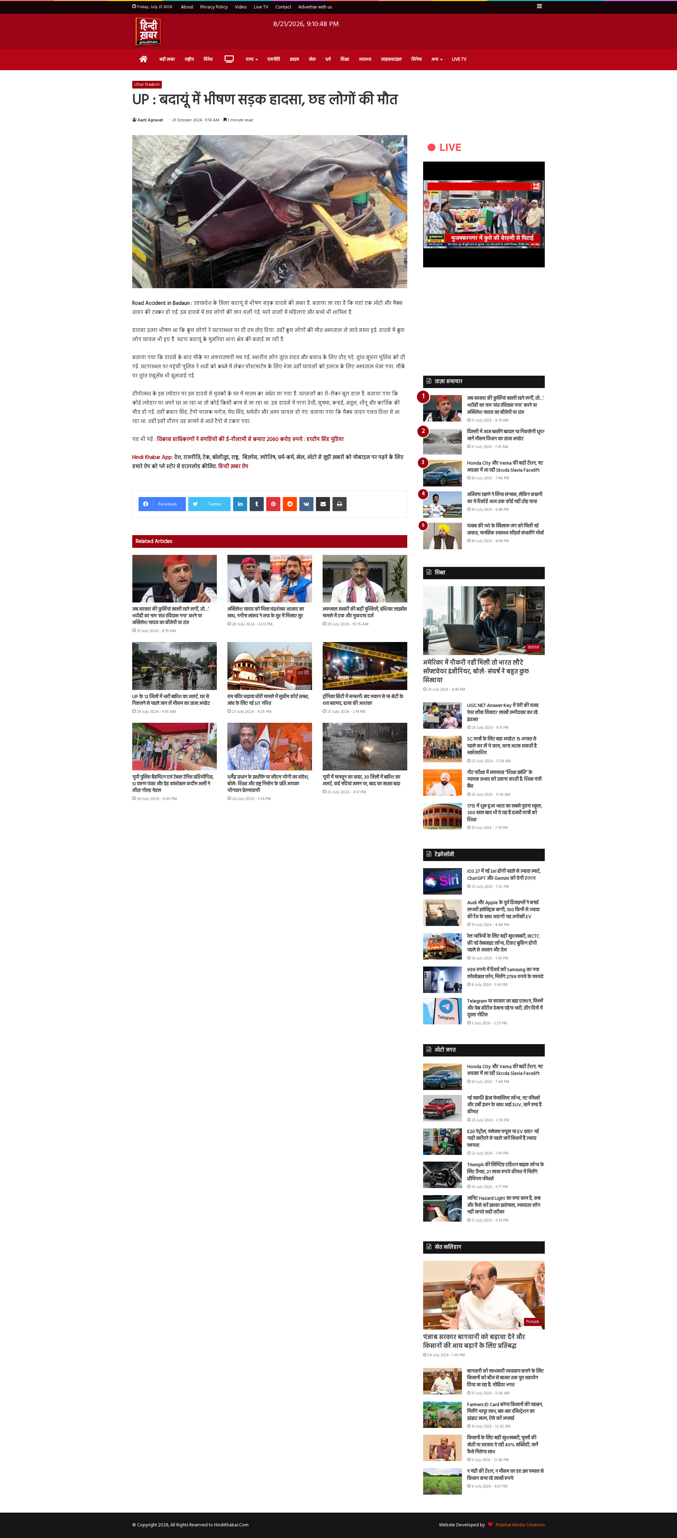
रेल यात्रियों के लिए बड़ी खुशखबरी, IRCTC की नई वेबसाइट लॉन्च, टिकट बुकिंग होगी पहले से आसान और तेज (503, 943)
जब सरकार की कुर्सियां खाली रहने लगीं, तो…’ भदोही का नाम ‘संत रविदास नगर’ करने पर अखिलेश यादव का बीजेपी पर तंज (170, 616)
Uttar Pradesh (147, 84)
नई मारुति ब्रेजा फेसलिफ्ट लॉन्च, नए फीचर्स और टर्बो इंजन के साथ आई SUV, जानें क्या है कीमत (504, 1105)
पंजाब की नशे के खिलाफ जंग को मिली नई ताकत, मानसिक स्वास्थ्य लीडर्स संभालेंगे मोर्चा (505, 529)
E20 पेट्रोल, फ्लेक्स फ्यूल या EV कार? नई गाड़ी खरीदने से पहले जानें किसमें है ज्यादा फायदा (503, 1139)
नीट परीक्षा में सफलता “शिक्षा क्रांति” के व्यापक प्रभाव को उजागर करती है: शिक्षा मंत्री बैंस (504, 780)
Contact (283, 7)
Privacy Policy (214, 7)
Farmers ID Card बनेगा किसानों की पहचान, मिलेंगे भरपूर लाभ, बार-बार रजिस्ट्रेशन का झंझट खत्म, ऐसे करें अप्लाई (505, 1412)
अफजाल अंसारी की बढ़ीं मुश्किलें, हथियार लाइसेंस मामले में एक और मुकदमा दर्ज (365, 612)
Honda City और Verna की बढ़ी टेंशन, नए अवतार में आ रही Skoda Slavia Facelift (505, 466)
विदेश (208, 59)
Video (241, 7)
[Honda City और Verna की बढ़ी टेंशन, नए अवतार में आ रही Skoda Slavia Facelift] (442, 473)
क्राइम (294, 59)
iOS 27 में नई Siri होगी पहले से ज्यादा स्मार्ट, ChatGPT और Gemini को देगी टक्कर (504, 875)
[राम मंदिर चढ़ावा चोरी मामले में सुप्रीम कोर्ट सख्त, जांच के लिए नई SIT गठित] (269, 666)
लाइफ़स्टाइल (391, 59)
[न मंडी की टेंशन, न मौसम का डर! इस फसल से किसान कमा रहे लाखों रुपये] (442, 1481)
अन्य (435, 59)
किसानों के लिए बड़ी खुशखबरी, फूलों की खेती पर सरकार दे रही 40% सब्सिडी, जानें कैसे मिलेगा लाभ (502, 1445)
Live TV (261, 7)
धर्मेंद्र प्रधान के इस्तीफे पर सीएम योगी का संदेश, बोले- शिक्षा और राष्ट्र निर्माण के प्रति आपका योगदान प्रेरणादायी (268, 784)
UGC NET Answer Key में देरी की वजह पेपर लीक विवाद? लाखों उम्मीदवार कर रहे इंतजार (502, 712)
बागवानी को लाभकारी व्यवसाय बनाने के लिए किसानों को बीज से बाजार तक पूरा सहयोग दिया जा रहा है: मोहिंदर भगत (505, 1378)
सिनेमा (416, 59)
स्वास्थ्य (365, 59)
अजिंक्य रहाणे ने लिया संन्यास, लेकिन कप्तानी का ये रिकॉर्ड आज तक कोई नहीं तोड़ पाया (504, 498)
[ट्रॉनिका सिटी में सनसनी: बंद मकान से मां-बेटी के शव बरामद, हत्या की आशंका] (365, 666)
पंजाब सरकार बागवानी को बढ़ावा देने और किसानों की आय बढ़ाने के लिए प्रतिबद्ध (474, 1341)
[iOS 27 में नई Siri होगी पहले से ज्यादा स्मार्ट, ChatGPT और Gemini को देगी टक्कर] (442, 881)
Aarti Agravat (150, 120)
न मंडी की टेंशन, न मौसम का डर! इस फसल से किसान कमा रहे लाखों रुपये (505, 1475)
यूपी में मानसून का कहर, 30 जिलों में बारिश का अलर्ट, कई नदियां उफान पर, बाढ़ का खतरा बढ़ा (361, 780)
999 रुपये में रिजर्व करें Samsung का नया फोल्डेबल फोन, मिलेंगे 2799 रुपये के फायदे (505, 973)
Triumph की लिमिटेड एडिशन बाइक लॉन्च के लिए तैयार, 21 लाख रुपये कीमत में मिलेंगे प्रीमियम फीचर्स (505, 1172)
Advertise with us (315, 7)
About (187, 7)
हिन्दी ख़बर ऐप (232, 466)
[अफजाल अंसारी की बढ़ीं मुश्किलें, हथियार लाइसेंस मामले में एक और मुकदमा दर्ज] (365, 579)
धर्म (328, 59)
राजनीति (273, 59)
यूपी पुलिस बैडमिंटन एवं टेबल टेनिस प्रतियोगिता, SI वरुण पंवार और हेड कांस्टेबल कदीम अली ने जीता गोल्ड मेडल (173, 784)
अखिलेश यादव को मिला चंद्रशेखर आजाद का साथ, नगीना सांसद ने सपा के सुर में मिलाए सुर (265, 612)
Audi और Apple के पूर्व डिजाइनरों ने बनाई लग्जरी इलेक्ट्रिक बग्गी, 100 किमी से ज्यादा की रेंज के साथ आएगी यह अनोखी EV (503, 910)
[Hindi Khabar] (147, 31)
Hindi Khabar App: (152, 457)
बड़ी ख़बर (167, 59)
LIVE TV (459, 59)
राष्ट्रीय (189, 59)
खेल (312, 59)
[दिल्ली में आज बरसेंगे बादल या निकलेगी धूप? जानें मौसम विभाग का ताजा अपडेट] (442, 442)
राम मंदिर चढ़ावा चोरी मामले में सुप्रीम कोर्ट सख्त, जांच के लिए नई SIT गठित (268, 700)
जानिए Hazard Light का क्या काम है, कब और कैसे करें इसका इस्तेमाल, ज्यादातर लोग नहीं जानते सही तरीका (504, 1205)
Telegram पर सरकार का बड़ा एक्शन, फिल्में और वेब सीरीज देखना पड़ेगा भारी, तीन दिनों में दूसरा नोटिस (505, 1008)
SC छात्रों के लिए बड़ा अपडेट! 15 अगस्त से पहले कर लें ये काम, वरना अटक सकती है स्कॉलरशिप (502, 746)
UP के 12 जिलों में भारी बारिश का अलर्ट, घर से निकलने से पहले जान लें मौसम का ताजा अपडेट (171, 700)
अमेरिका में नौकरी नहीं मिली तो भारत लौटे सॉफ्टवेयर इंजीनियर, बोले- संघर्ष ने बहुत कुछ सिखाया (476, 672)
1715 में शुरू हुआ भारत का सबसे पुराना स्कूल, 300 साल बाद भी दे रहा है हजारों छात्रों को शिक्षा (504, 813)
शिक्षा (345, 59)
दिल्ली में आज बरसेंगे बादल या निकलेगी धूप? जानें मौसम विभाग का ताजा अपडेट (506, 435)
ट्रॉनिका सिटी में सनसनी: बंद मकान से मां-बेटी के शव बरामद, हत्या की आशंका (363, 700)
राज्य (250, 59)
